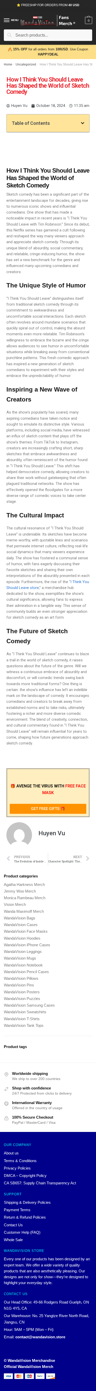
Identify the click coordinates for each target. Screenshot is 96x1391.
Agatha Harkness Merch (24, 884)
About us (11, 1153)
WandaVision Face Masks (26, 931)
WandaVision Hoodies (22, 938)
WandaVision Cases (21, 924)
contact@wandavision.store (40, 1337)
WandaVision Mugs (20, 958)
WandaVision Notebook (23, 965)
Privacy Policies (17, 1168)
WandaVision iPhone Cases (27, 945)
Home (8, 64)
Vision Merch (15, 904)
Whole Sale (13, 1240)
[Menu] (7, 20)
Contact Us (13, 1225)
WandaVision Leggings (23, 951)
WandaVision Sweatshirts (25, 1012)
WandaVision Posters (22, 992)
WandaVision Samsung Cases (29, 1005)
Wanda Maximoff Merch (24, 911)
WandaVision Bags (19, 918)
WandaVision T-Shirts (22, 1019)
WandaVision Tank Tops (24, 1025)
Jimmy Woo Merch (20, 891)
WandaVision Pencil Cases (26, 972)
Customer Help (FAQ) (22, 1232)
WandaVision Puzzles (22, 998)
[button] (82, 123)
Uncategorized (26, 64)
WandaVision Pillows (21, 978)
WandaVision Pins (19, 985)
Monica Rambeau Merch (24, 898)
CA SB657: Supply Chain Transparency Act (40, 1183)
